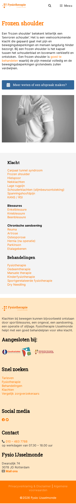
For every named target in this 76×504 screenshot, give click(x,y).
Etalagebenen (16, 249)
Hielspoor (14, 178)
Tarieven (8, 378)
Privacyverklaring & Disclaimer (29, 486)
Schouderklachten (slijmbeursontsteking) (35, 189)
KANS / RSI (15, 197)
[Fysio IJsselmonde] (14, 5)
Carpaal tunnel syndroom (25, 170)
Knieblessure (16, 213)
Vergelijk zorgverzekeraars (20, 393)
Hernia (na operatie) (21, 241)
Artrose (12, 233)
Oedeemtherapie (18, 269)
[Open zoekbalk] (50, 5)
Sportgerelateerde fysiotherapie (29, 280)
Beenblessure (16, 217)
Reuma (12, 229)
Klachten (8, 389)
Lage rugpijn (16, 186)
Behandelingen (12, 386)
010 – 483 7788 (16, 441)
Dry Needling (16, 284)
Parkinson (14, 245)
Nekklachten (16, 182)
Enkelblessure (17, 209)
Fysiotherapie (16, 265)
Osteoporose (16, 237)
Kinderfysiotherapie (21, 277)
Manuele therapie (19, 273)
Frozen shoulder (18, 174)
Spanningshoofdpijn (21, 193)
